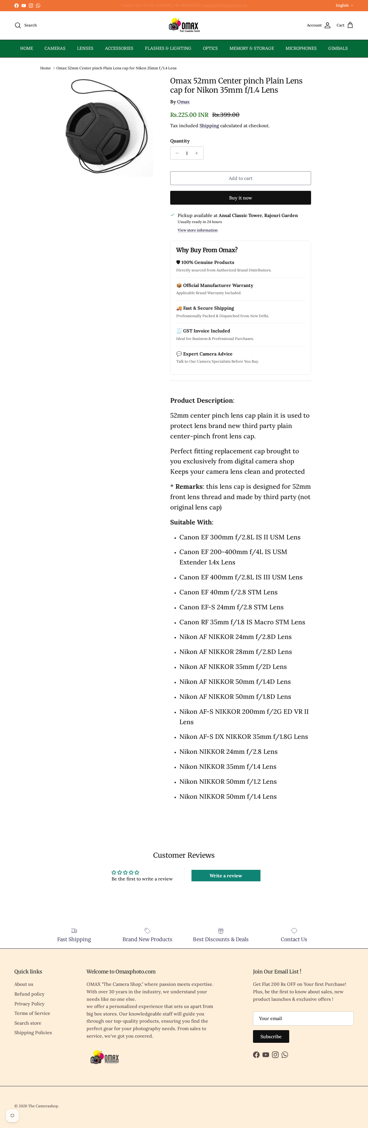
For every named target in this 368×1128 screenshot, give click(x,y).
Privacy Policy (29, 1004)
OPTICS (210, 49)
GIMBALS (338, 49)
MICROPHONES (301, 49)
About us (23, 984)
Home (45, 67)
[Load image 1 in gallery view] (107, 126)
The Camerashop (43, 1106)
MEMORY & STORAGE (251, 49)
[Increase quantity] (198, 153)
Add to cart (240, 178)
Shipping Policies (33, 1032)
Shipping (209, 125)
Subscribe (271, 1036)
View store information (198, 230)
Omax (183, 101)
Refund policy (29, 994)
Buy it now (240, 198)
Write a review (226, 875)
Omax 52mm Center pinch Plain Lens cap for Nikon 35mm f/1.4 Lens (116, 67)
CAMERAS (55, 49)
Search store (27, 1023)
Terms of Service (32, 1013)
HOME (26, 49)
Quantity (180, 141)
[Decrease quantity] (175, 153)
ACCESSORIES (119, 49)
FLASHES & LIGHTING (168, 49)
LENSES (85, 49)
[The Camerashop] (184, 25)
